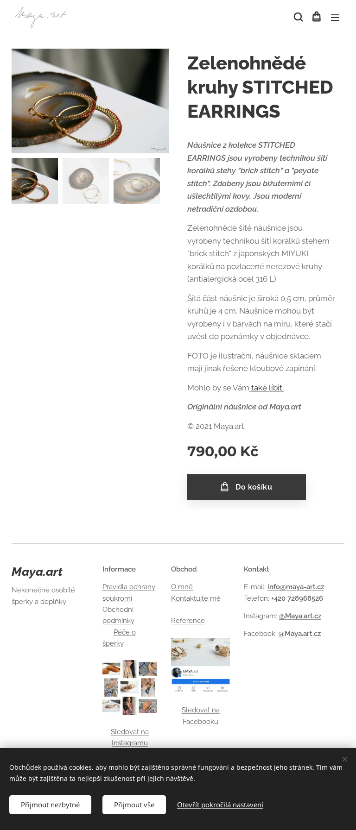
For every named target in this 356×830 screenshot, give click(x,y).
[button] (297, 17)
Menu (335, 17)
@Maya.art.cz (300, 616)
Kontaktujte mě (196, 598)
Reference (188, 620)
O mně (182, 587)
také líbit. (266, 387)
